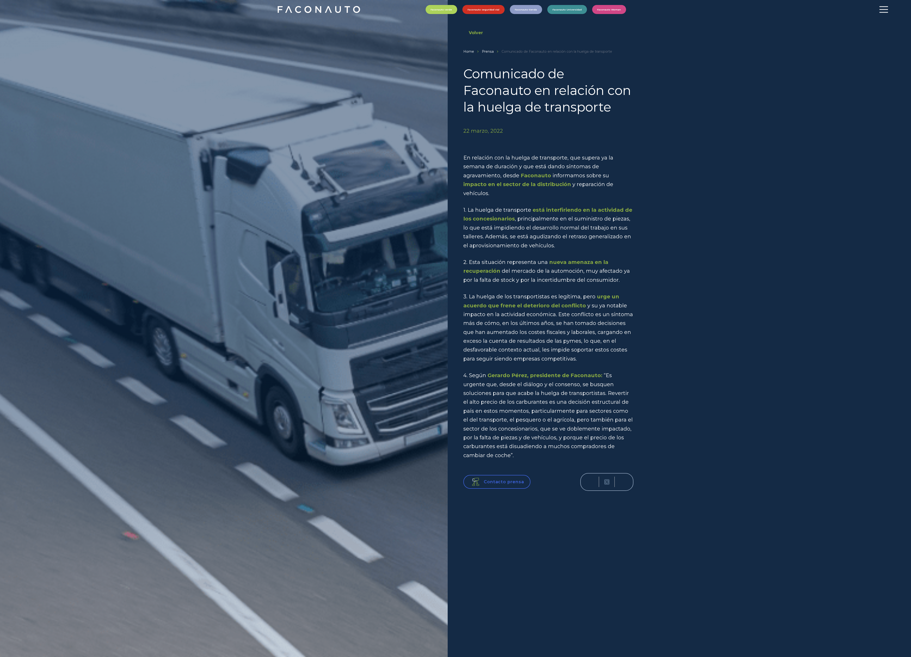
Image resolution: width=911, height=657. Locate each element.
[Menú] (883, 9)
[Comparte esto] (591, 482)
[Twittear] (607, 482)
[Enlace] (319, 9)
